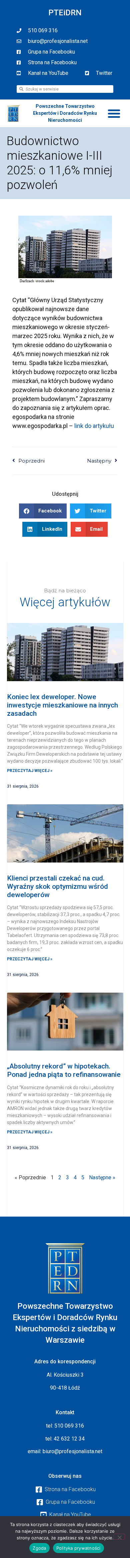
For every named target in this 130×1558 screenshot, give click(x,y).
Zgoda (39, 1548)
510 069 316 (69, 1426)
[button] (114, 113)
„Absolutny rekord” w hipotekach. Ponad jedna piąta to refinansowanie (64, 1070)
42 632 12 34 (69, 1439)
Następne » (102, 1177)
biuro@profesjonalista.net (72, 1451)
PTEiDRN (65, 12)
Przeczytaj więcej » (29, 770)
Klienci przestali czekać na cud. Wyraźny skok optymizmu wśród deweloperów (57, 886)
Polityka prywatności (78, 1548)
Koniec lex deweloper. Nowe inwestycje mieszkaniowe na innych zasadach (62, 705)
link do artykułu (94, 425)
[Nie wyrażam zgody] (119, 1537)
